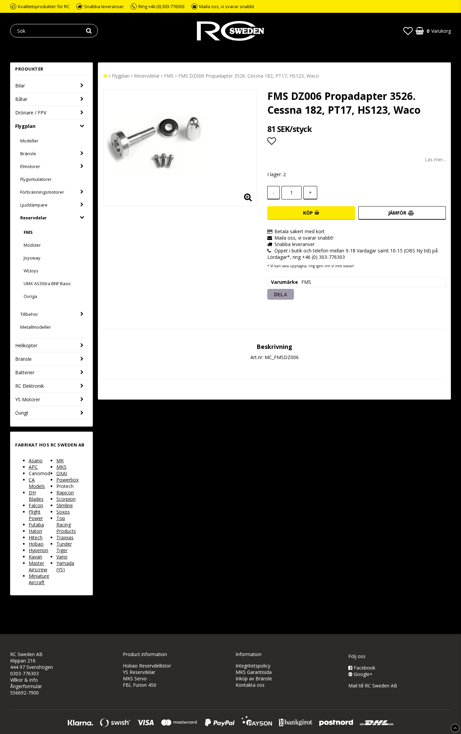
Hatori (35, 531)
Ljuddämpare (34, 205)
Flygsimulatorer (36, 179)
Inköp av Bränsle (254, 678)
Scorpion (66, 499)
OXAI (61, 473)
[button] (408, 30)
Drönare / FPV (30, 112)
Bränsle (28, 154)
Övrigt (21, 413)
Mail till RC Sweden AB (372, 685)
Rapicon (65, 492)
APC (33, 467)
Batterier (24, 372)
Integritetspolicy (253, 665)
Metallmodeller (35, 327)
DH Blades (36, 495)
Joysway (32, 258)
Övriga (30, 296)
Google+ (362, 674)
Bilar (20, 85)
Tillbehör (29, 314)
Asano (36, 460)
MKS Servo (135, 678)
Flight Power (36, 515)
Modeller (29, 141)
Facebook (363, 667)
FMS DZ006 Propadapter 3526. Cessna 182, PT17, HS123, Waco (248, 76)
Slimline (64, 505)
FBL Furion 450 (139, 685)
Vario (61, 556)
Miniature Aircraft (39, 579)
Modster (32, 245)
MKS (61, 467)
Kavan (35, 556)
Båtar (21, 99)
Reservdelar (33, 218)
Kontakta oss (250, 685)
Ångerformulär (26, 686)
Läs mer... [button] (435, 159)
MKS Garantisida (254, 672)
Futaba (36, 524)
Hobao (36, 544)
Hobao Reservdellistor (147, 665)
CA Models (37, 483)
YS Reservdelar (139, 672)
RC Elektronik (29, 386)
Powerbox (67, 480)
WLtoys (31, 271)
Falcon (36, 505)
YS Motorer (27, 399)
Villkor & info (24, 680)
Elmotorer (30, 166)
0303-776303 (24, 673)
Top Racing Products (66, 524)
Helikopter (26, 345)
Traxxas (65, 537)
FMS (28, 232)
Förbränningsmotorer (42, 192)
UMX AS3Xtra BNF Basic (47, 283)
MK (60, 460)
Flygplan (25, 126)
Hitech (36, 537)
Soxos (63, 512)
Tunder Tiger (64, 547)
